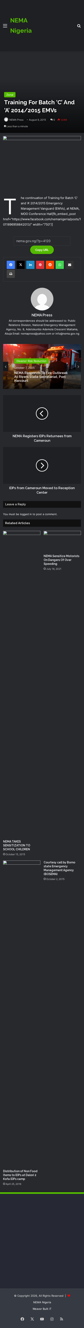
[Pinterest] (40, 265)
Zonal (9, 94)
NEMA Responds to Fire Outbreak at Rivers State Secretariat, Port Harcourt (41, 377)
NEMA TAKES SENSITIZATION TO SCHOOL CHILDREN (16, 845)
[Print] (11, 274)
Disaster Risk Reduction (31, 361)
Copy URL (42, 250)
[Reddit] (50, 265)
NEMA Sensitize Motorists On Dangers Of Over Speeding (61, 559)
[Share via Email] (69, 265)
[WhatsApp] (60, 265)
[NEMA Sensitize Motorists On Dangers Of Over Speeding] (62, 541)
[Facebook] (11, 265)
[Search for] (79, 27)
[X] (21, 265)
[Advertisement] (53, 22)
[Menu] (5, 27)
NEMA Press (16, 119)
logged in (26, 514)
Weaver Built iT (42, 1308)
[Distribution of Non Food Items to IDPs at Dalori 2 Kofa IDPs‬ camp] (21, 1014)
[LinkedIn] (30, 265)
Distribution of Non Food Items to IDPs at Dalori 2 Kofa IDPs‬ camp (20, 1175)
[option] (42, 366)
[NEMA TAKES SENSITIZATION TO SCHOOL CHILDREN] (21, 684)
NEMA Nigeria (42, 1302)
